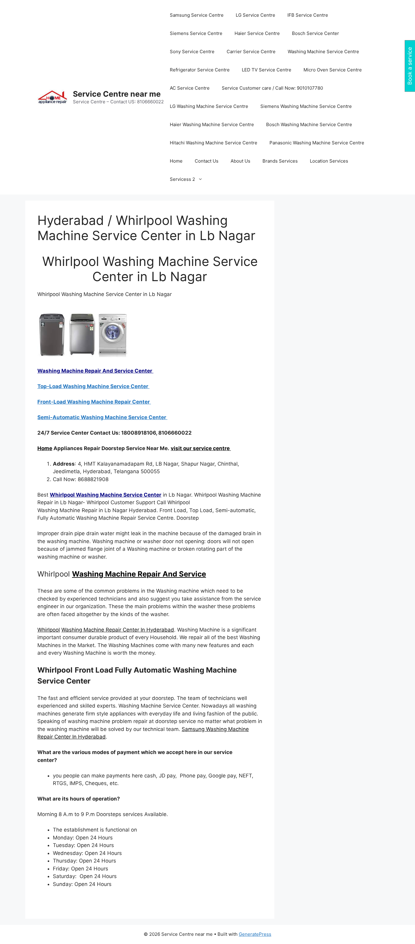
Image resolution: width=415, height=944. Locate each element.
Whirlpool (48, 630)
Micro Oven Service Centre (333, 70)
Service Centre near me (117, 93)
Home (176, 161)
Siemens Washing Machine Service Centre (306, 106)
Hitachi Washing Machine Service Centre (213, 143)
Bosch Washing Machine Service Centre (309, 124)
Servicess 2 (182, 179)
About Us (240, 161)
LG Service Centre (255, 15)
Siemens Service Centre (196, 33)
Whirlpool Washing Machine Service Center (105, 495)
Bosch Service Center (315, 33)
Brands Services (280, 161)
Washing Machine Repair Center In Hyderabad (117, 630)
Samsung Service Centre (197, 15)
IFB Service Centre (307, 15)
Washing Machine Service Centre (323, 51)
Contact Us (206, 161)
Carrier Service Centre (251, 51)
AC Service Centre (190, 88)
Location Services (329, 161)
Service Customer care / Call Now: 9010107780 (272, 88)
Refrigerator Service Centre (200, 70)
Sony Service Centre (192, 51)
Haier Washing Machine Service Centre (212, 124)
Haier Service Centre (257, 33)
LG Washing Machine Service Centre (209, 106)
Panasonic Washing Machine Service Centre (316, 143)
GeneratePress (255, 934)
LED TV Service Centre (266, 70)
